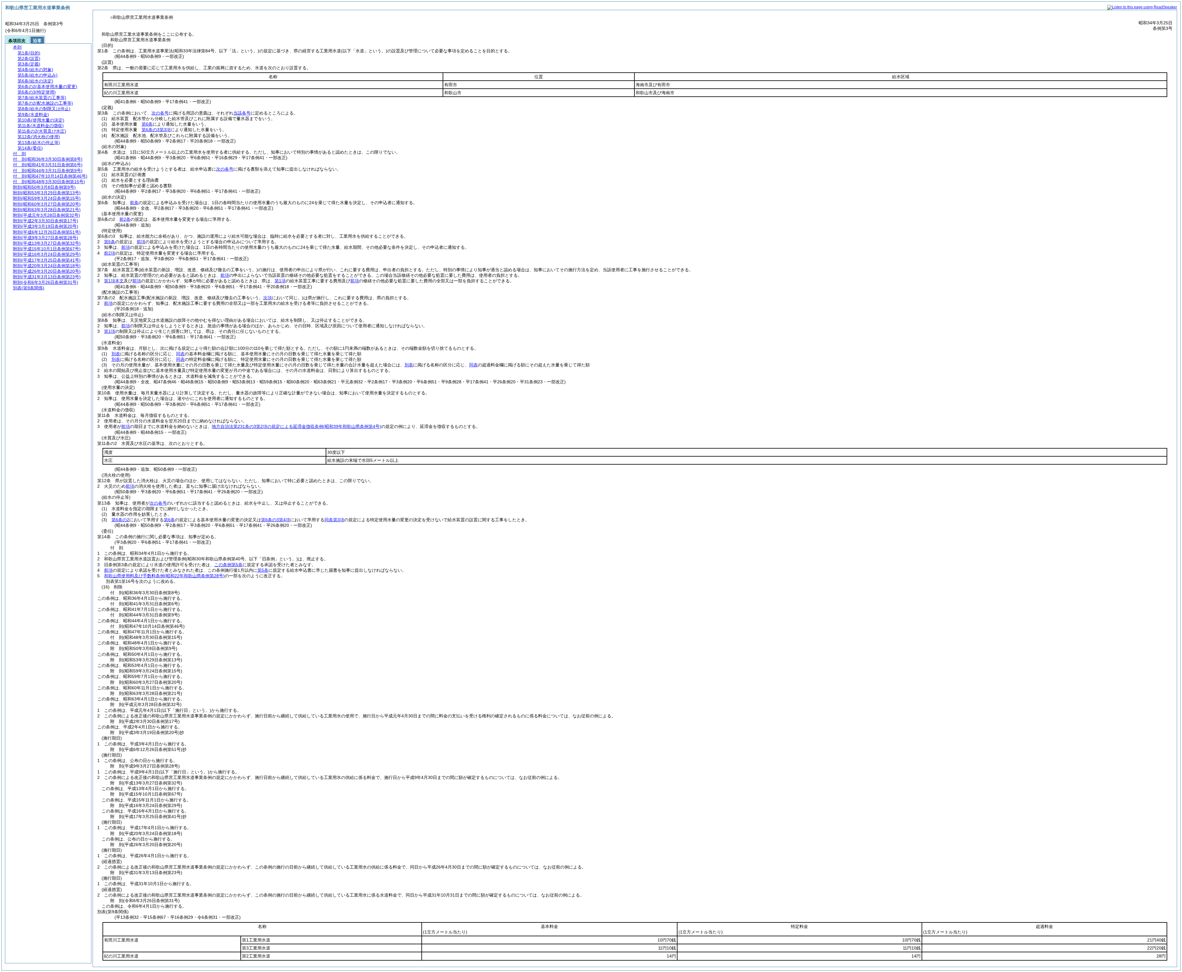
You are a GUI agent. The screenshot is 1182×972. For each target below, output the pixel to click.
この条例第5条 (228, 564)
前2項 (109, 253)
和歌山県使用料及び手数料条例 (164, 575)
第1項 (280, 280)
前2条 (125, 219)
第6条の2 (120, 519)
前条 (134, 202)
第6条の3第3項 (156, 129)
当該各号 (242, 113)
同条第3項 (334, 519)
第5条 (109, 241)
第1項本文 (114, 280)
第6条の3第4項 (275, 519)
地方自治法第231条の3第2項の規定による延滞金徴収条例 (296, 426)
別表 (115, 353)
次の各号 (160, 113)
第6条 (147, 124)
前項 (141, 241)
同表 (180, 353)
